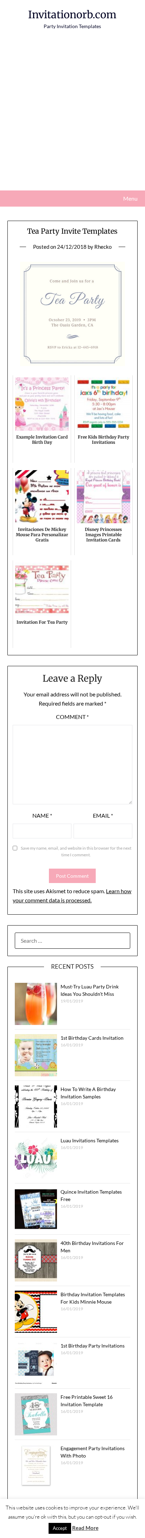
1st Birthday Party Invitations (93, 1346)
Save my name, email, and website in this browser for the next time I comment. (76, 851)
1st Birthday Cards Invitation (92, 1038)
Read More (85, 1528)
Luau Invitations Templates (90, 1140)
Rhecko (103, 247)
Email (103, 815)
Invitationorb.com (72, 14)
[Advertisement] (72, 114)
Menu (130, 198)
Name (42, 815)
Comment (72, 716)
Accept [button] (60, 1528)
